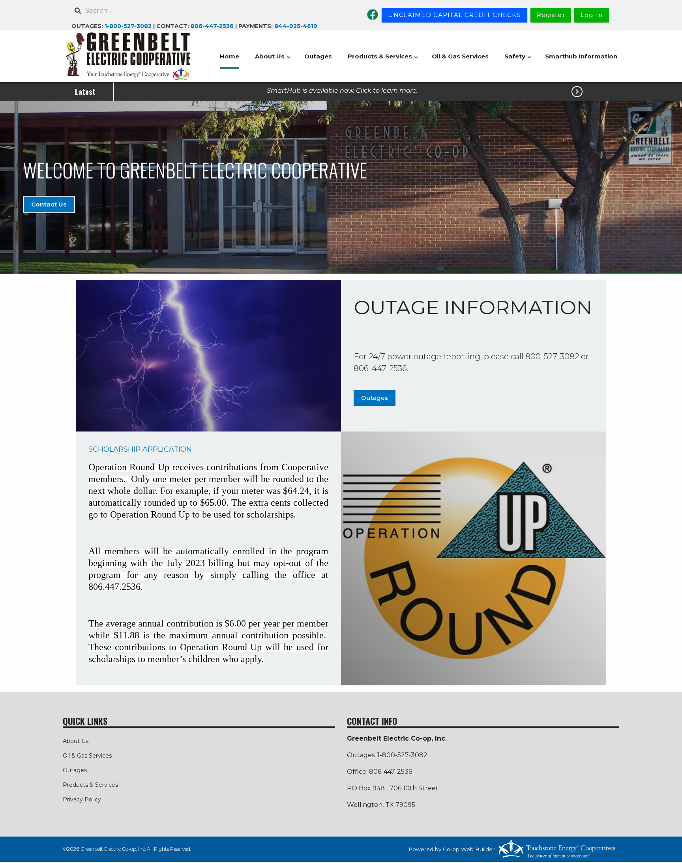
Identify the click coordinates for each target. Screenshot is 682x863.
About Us (273, 61)
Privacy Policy (82, 799)
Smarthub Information (581, 56)
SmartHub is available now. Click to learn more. (342, 90)
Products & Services (383, 61)
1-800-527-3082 (128, 26)
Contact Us (49, 204)
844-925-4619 (295, 26)
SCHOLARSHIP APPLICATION (140, 449)
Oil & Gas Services (460, 56)
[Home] (128, 56)
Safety (518, 61)
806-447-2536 (212, 26)
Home (229, 56)
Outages (318, 56)
